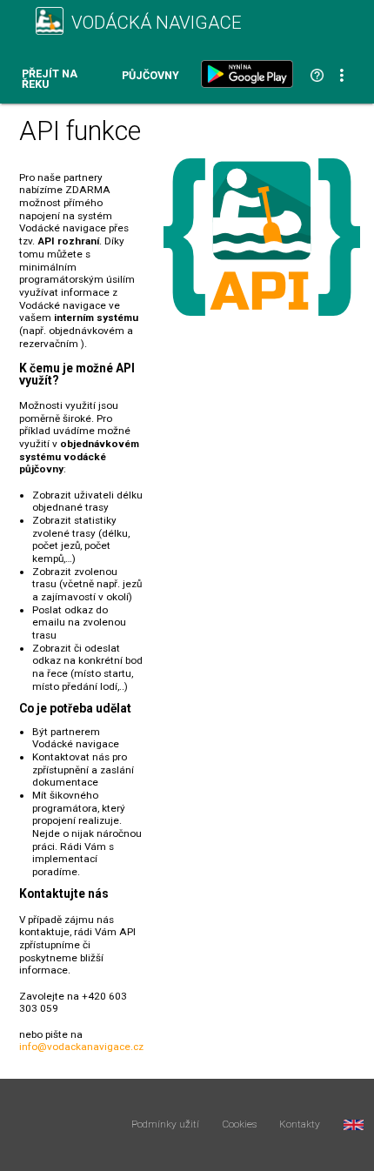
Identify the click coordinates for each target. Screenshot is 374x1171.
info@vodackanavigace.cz (81, 1047)
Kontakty (299, 1125)
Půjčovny (150, 76)
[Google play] (250, 74)
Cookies (240, 1125)
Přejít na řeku (49, 79)
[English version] (354, 1125)
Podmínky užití (165, 1125)
